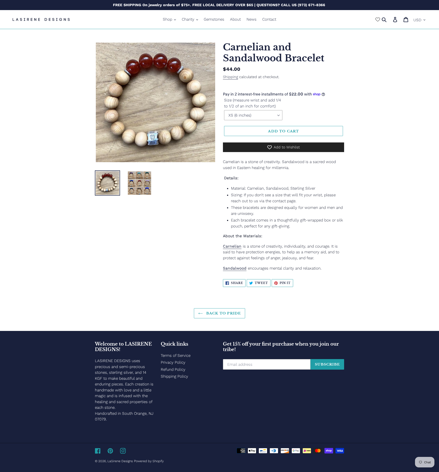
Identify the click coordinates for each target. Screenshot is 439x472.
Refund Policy (173, 369)
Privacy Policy (173, 362)
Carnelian (232, 246)
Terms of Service (175, 355)
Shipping (230, 77)
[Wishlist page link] (377, 19)
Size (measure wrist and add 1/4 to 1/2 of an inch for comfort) (252, 103)
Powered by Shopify (149, 461)
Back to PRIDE (223, 313)
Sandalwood (234, 268)
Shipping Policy (174, 376)
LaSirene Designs (120, 461)
